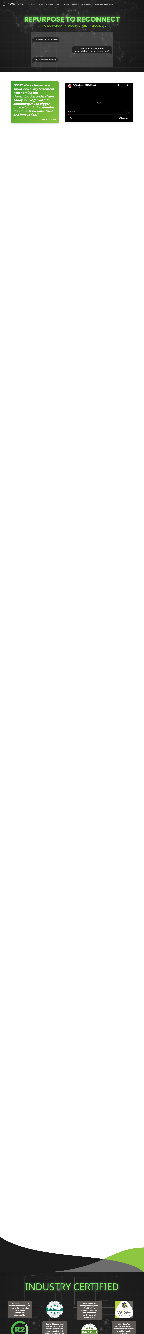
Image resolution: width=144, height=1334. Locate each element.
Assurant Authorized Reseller (103, 4)
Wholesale (49, 4)
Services (40, 4)
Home (33, 4)
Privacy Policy (86, 4)
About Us (66, 4)
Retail (58, 4)
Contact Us (75, 4)
